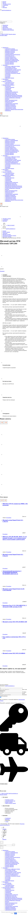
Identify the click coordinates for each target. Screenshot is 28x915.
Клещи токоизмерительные (11, 100)
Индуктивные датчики (10, 67)
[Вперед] (6, 422)
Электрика (5, 26)
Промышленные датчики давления (13, 69)
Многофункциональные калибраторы (13, 95)
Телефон (24, 692)
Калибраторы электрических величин (13, 96)
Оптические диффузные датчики (12, 66)
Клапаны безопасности (10, 56)
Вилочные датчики (7, 236)
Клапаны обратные (9, 63)
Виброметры (8, 110)
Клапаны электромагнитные (11, 59)
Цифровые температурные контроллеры (14, 109)
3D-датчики (7, 75)
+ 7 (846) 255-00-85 (4, 34)
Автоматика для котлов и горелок (12, 73)
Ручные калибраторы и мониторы (12, 97)
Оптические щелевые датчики (9, 235)
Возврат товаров (9, 802)
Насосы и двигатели (7, 28)
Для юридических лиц (10, 800)
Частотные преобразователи (11, 72)
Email (23, 693)
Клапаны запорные (9, 62)
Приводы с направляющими (11, 49)
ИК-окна (7, 98)
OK (15, 913)
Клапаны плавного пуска (10, 58)
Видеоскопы (8, 86)
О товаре (5, 274)
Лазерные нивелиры (9, 87)
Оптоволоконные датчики (11, 68)
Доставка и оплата (7, 3)
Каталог (4, 1)
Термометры (8, 89)
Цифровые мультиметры (10, 105)
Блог (4, 6)
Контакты (5, 7)
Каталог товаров (6, 232)
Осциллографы (8, 90)
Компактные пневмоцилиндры (12, 60)
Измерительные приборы (8, 29)
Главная (4, 230)
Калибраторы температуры (11, 94)
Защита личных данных (10, 803)
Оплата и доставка (7, 276)
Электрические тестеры (10, 107)
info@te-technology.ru (6, 10)
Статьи (6, 821)
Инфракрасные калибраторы (11, 91)
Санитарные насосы (9, 82)
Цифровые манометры (10, 104)
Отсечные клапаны (9, 53)
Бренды (4, 2)
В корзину (2, 271)
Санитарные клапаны (10, 48)
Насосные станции (9, 83)
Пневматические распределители (12, 54)
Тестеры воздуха (9, 102)
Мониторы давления (9, 101)
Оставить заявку (3, 35)
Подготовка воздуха (9, 55)
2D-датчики (7, 74)
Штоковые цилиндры (10, 51)
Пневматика (5, 25)
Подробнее (8, 517)
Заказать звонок (12, 34)
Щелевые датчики (7, 234)
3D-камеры (7, 76)
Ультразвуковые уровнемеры (11, 103)
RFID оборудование (9, 77)
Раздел (2, 22)
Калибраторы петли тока (10, 93)
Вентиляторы (8, 80)
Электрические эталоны (10, 108)
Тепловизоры (8, 88)
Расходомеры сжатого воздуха (12, 70)
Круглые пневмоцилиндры (11, 61)
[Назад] (2, 422)
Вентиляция (5, 27)
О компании (5, 5)
